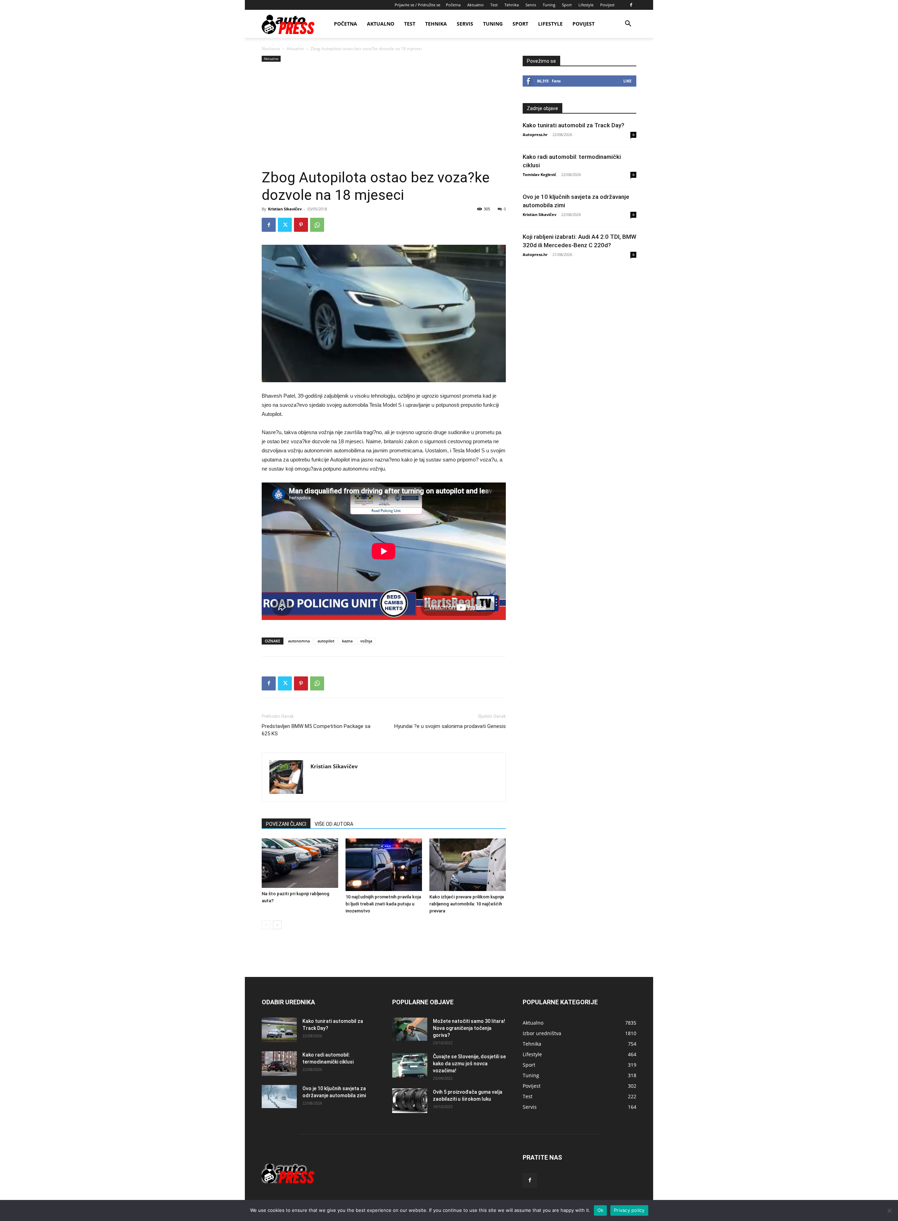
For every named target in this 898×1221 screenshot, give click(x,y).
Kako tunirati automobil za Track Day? (573, 125)
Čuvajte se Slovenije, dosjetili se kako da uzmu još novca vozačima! (469, 1063)
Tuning (549, 4)
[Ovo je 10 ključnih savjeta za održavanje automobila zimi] (279, 1096)
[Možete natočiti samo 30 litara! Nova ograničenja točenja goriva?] (409, 1029)
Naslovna (271, 49)
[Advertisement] (384, 116)
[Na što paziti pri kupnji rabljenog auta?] (300, 863)
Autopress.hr (535, 134)
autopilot (325, 640)
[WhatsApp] (317, 225)
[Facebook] (631, 5)
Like (627, 80)
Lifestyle (586, 4)
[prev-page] (266, 924)
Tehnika (511, 4)
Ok (600, 1210)
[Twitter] (285, 225)
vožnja (366, 640)
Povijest (607, 4)
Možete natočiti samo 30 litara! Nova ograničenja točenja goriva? (469, 1028)
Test (494, 4)
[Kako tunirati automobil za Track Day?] (279, 1030)
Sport (567, 4)
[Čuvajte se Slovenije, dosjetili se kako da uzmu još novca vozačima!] (409, 1065)
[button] (627, 24)
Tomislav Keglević (539, 174)
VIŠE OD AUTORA (334, 824)
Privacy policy (629, 1210)
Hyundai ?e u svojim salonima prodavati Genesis (450, 726)
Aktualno (475, 4)
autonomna (299, 640)
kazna (347, 640)
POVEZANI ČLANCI (286, 824)
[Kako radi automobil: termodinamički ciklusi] (279, 1063)
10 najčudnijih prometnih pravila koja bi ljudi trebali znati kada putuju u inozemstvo (383, 903)
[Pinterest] (301, 225)
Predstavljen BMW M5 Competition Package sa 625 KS (316, 730)
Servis (530, 4)
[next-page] (277, 924)
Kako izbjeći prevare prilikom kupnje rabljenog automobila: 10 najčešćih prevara (466, 903)
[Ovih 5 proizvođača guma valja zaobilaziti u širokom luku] (409, 1100)
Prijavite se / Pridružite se (417, 4)
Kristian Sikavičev (285, 208)
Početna (453, 4)
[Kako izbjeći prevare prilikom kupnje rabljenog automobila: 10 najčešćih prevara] (467, 864)
